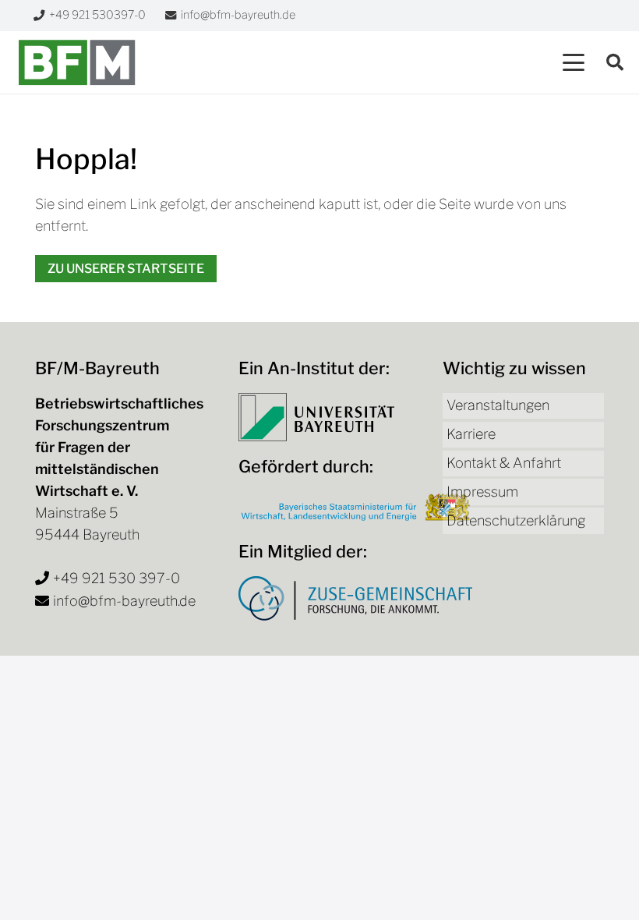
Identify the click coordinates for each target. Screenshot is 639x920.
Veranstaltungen (498, 405)
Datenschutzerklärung (516, 520)
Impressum (482, 491)
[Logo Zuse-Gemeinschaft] (355, 598)
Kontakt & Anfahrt (504, 463)
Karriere (471, 434)
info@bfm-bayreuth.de (124, 601)
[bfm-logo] (76, 62)
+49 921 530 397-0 (116, 578)
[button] (574, 62)
